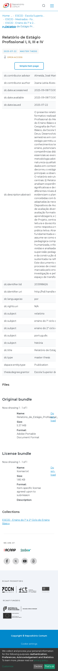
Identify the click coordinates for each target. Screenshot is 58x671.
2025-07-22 (10, 51)
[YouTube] (24, 561)
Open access (14, 57)
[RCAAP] (33, 561)
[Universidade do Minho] (46, 592)
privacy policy (41, 660)
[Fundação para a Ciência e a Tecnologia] (19, 592)
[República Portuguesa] (21, 611)
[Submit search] (43, 5)
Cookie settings (29, 643)
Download (53, 417)
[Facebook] (7, 561)
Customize (7, 666)
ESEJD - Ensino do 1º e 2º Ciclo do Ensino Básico (20, 23)
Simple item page (29, 66)
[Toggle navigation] (52, 5)
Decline (38, 666)
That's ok (49, 666)
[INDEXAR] (26, 550)
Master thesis (28, 51)
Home (6, 15)
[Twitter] (15, 561)
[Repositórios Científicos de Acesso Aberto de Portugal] (10, 550)
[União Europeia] (14, 618)
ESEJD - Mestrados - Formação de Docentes (20, 19)
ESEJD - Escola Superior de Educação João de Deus (30, 15)
